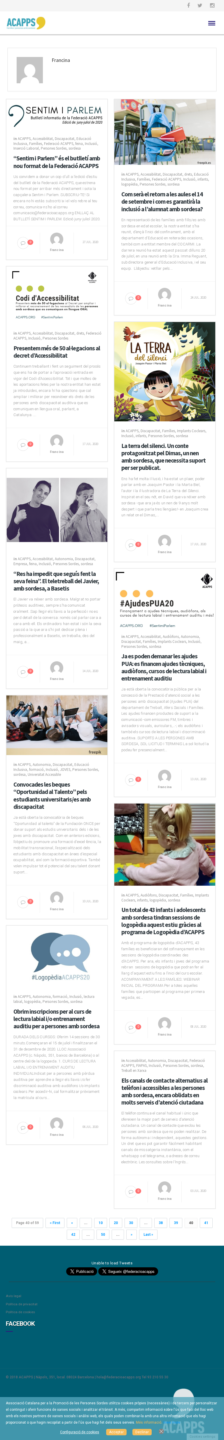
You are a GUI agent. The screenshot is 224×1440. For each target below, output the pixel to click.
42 (73, 1235)
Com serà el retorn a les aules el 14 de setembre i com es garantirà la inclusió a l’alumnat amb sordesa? (162, 202)
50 (103, 1235)
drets (188, 174)
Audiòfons (171, 636)
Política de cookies (20, 1312)
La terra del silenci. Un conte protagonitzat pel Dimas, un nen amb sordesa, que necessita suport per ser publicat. (163, 457)
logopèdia (129, 184)
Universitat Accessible (44, 774)
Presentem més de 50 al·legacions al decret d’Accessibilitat (56, 352)
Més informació (148, 1422)
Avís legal (13, 1296)
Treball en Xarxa (133, 1070)
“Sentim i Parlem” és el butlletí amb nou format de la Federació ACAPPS (56, 162)
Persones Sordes (53, 148)
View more (171, 1422)
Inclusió (91, 143)
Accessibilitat (43, 138)
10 (101, 1223)
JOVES (65, 769)
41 (206, 1223)
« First (55, 1223)
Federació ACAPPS (58, 143)
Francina (57, 250)
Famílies (35, 143)
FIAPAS (141, 1065)
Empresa (20, 563)
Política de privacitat (22, 1304)
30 (131, 1223)
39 (176, 1223)
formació (36, 769)
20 (116, 1223)
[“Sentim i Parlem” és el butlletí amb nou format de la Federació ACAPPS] (56, 114)
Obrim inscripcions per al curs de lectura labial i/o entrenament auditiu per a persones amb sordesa (56, 1019)
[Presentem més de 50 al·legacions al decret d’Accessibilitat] (56, 294)
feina (79, 143)
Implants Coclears (191, 430)
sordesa (75, 148)
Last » (148, 1235)
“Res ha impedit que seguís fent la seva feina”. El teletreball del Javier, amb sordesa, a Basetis (56, 581)
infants (202, 179)
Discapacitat (64, 138)
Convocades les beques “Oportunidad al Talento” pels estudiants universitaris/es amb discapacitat (52, 795)
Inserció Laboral (26, 148)
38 (161, 1223)
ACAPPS (24, 138)
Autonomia (64, 558)
